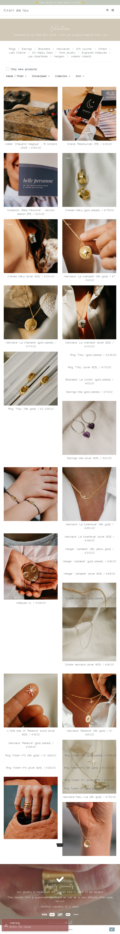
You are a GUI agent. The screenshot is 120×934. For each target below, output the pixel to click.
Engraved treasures (94, 52)
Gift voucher (84, 48)
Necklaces (63, 48)
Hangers (59, 56)
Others (102, 48)
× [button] (66, 922)
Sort (79, 76)
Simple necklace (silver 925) (89, 747)
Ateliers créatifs (81, 56)
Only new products (24, 69)
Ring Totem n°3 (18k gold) (30, 838)
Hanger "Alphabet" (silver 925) (30, 627)
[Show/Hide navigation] (113, 10)
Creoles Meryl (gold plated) (89, 210)
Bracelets (44, 48)
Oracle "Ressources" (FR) (89, 144)
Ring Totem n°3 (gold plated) (90, 838)
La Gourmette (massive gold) (31, 524)
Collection (62, 76)
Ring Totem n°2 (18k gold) (89, 850)
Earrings (27, 48)
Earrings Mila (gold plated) (89, 391)
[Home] (16, 9)
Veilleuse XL (89, 602)
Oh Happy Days (42, 52)
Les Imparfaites (38, 56)
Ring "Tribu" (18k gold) (30, 408)
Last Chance (17, 52)
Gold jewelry (67, 52)
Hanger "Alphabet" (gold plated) (89, 615)
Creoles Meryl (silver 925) (30, 276)
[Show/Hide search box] (107, 9)
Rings (12, 48)
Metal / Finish (15, 76)
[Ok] (112, 929)
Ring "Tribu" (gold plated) (93, 354)
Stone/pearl (40, 76)
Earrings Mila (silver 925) (89, 458)
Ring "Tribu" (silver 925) (89, 367)
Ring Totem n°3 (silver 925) (30, 904)
